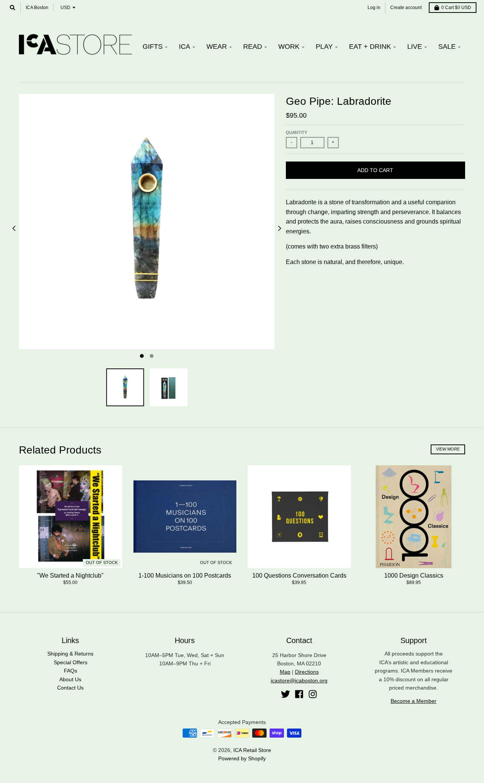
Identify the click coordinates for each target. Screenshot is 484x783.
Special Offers (70, 662)
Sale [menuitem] (447, 46)
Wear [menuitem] (216, 46)
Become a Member (413, 701)
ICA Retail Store (252, 750)
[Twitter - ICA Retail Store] (285, 694)
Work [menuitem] (288, 46)
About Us (70, 679)
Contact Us (70, 688)
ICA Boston (37, 7)
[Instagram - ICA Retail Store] (312, 694)
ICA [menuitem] (184, 46)
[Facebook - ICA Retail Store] (299, 694)
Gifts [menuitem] (153, 46)
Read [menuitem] (252, 46)
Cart (456, 7)
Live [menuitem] (414, 46)
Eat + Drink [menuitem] (370, 46)
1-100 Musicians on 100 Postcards (184, 575)
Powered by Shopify (242, 758)
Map (285, 672)
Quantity (296, 132)
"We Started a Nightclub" (70, 575)
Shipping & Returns (70, 654)
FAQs (70, 671)
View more (448, 449)
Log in (374, 7)
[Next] (279, 228)
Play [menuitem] (324, 46)
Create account (406, 7)
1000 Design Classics (413, 575)
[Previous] (14, 228)
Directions (307, 672)
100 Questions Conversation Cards (299, 575)
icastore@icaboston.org (299, 680)
